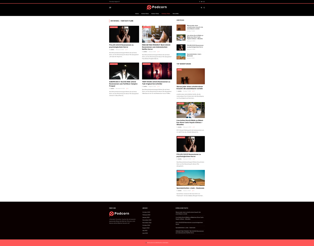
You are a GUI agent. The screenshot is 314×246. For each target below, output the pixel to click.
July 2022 (144, 230)
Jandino (112, 49)
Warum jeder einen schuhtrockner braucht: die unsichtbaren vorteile (195, 27)
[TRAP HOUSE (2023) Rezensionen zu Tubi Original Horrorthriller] (157, 71)
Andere (179, 69)
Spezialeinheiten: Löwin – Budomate (194, 54)
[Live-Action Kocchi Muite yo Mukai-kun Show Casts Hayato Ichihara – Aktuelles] (181, 37)
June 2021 (145, 233)
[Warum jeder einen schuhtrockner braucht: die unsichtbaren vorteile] (181, 28)
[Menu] (110, 7)
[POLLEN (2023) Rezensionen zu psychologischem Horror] (124, 34)
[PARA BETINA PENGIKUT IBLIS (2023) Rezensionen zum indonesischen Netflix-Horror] (157, 34)
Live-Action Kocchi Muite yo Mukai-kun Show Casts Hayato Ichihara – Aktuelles (195, 37)
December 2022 (146, 220)
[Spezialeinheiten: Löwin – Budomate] (181, 56)
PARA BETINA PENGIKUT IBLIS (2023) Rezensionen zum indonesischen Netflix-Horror (156, 47)
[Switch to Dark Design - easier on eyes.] (204, 7)
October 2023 (146, 212)
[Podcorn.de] (157, 7)
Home (137, 13)
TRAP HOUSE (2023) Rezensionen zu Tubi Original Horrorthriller (156, 83)
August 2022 (145, 228)
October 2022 (146, 225)
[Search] (201, 7)
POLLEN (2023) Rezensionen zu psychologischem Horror (121, 46)
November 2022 (146, 222)
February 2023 (146, 214)
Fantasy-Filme (166, 13)
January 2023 (145, 217)
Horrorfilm (176, 13)
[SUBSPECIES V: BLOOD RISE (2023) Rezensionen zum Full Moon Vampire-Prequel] (124, 71)
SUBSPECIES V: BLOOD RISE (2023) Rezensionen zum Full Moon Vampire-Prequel (123, 84)
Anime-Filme (155, 13)
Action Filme (145, 13)
